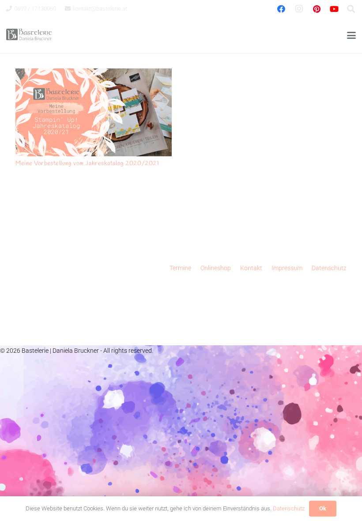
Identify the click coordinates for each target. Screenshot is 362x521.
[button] (351, 35)
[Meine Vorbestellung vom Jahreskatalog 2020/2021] (93, 112)
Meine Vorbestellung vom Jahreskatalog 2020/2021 (87, 163)
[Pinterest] (316, 9)
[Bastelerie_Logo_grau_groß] (29, 35)
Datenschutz (329, 268)
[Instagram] (299, 9)
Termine (180, 268)
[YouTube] (334, 9)
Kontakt (251, 268)
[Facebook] (281, 9)
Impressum (287, 268)
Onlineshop (215, 268)
